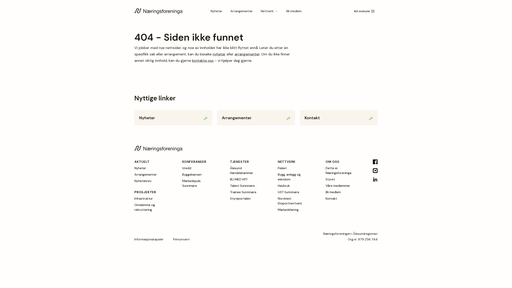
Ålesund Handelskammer (241, 170)
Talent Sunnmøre (242, 186)
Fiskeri (282, 168)
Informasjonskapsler (149, 239)
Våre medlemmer (338, 186)
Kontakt (331, 198)
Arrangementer (241, 11)
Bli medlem (294, 11)
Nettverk (267, 11)
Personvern (181, 239)
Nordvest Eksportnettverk (290, 200)
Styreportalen (240, 198)
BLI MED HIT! (238, 179)
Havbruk (284, 186)
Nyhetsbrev (142, 181)
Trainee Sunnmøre (243, 192)
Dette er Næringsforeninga (338, 170)
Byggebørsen (192, 174)
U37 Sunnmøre (288, 192)
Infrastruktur (143, 198)
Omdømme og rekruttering (144, 207)
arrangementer (247, 54)
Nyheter (216, 11)
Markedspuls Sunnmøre (191, 183)
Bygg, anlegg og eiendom (289, 176)
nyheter (219, 54)
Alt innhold (362, 11)
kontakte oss (203, 60)
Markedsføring (288, 210)
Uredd (186, 168)
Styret (330, 179)
